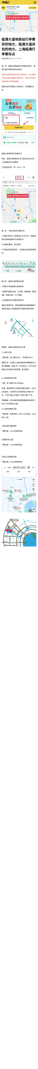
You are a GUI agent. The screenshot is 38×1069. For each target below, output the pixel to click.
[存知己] (17, 2)
